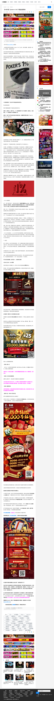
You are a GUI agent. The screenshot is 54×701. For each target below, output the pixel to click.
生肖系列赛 (31, 628)
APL (10, 614)
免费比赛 (7, 626)
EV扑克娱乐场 (26, 616)
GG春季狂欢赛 (20, 621)
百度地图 (28, 690)
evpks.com (28, 614)
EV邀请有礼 (8, 619)
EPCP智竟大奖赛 (19, 694)
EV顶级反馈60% (15, 619)
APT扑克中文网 (25, 693)
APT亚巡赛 (16, 614)
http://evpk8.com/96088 (18, 597)
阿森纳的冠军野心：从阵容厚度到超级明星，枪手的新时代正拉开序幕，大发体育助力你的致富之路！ (44, 52)
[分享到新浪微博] (27, 12)
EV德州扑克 (13, 616)
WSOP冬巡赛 (13, 623)
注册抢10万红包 (22, 690)
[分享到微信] (29, 12)
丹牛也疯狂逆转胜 (12, 515)
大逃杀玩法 (30, 626)
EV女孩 (7, 616)
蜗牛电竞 (5, 694)
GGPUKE (7, 621)
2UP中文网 (18, 697)
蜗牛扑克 (20, 630)
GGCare (22, 619)
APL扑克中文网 (11, 694)
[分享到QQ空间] (33, 12)
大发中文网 (12, 697)
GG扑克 (13, 621)
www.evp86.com (10, 44)
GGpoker (28, 619)
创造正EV (23, 626)
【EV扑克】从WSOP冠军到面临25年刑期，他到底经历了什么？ (8, 682)
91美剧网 (11, 693)
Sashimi (27, 621)
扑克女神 (13, 628)
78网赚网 (4, 2)
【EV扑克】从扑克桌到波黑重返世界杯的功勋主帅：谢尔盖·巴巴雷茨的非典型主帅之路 (44, 48)
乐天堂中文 (5, 693)
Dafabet (31, 694)
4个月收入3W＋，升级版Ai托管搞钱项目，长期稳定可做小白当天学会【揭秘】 (44, 56)
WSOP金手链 (20, 623)
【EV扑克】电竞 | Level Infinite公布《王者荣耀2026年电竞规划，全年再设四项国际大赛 (44, 60)
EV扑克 (19, 616)
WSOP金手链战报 (29, 623)
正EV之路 (19, 628)
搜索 (49, 7)
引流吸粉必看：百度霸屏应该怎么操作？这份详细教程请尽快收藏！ (44, 101)
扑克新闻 (25, 694)
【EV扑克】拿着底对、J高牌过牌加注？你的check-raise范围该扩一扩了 (19, 670)
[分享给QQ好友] (31, 12)
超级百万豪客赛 (27, 630)
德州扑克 (7, 628)
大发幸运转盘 (6, 697)
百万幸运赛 (7, 630)
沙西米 (25, 628)
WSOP (7, 623)
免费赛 (13, 626)
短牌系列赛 (14, 630)
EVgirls (22, 614)
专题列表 (16, 690)
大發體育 (31, 693)
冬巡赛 (18, 626)
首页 (5, 690)
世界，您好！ (41, 95)
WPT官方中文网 (17, 693)
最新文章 (10, 690)
